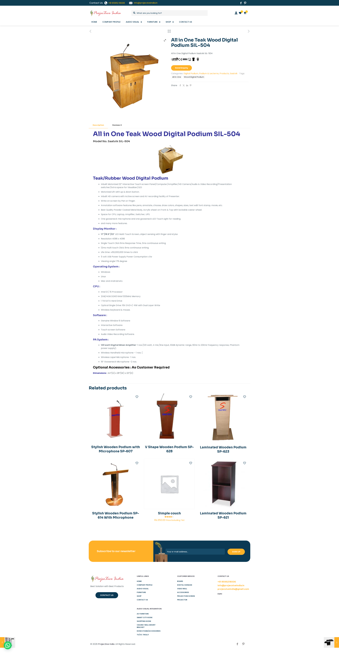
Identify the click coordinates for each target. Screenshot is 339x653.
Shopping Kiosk (144, 621)
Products (224, 73)
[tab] (98, 125)
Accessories (183, 592)
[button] (8, 645)
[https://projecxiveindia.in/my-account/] (236, 13)
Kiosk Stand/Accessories (148, 631)
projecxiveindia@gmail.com (233, 589)
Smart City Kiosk (144, 617)
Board (180, 581)
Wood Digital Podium (194, 77)
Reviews (117, 125)
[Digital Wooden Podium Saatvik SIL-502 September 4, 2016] (331, 642)
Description (98, 125)
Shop (139, 596)
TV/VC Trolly (143, 635)
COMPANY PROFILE (144, 585)
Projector (182, 600)
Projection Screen (186, 596)
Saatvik (233, 73)
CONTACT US (142, 600)
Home (139, 581)
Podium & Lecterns (209, 73)
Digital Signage (184, 585)
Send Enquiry (181, 68)
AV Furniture (143, 614)
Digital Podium (191, 73)
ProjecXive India (106, 644)
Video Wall (182, 589)
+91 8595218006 (227, 581)
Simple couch (169, 513)
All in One (176, 77)
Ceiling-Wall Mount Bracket (146, 626)
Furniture (141, 592)
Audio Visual (143, 589)
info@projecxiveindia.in (231, 585)
